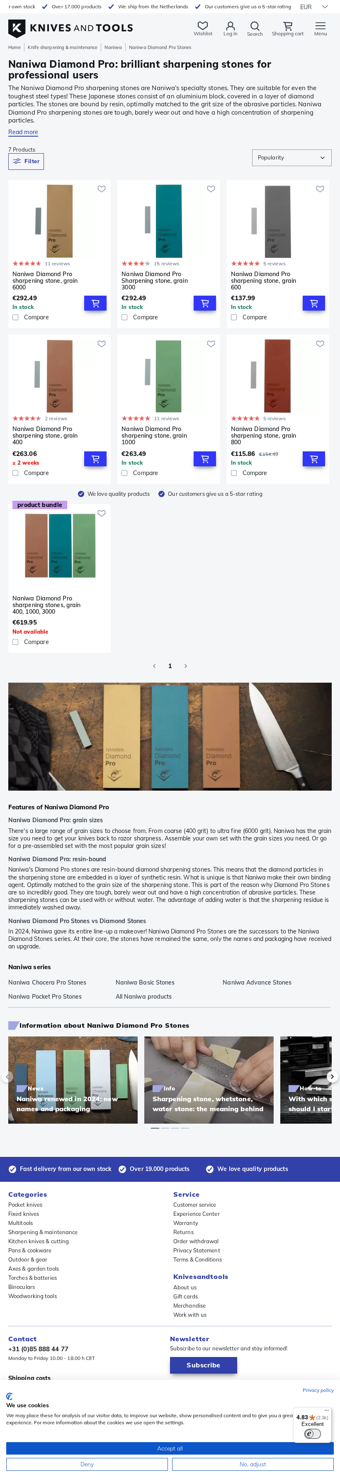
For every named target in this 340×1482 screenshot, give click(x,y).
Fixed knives (23, 1213)
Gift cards (185, 1296)
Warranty (185, 1223)
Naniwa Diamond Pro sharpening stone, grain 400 (45, 436)
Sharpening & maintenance (43, 1232)
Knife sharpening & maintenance (62, 47)
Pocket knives (25, 1204)
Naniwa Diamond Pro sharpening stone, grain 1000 (154, 436)
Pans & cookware (30, 1250)
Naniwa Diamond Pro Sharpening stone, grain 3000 (154, 281)
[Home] (70, 24)
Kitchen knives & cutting (38, 1241)
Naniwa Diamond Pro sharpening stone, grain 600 (263, 281)
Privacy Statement (196, 1250)
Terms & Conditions (197, 1259)
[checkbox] (15, 317)
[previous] (21, 1077)
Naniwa (113, 47)
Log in (230, 33)
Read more (23, 132)
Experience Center (196, 1213)
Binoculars (21, 1287)
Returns (183, 1232)
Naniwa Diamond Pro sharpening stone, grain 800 (263, 436)
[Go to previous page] (154, 666)
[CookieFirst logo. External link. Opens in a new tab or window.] (9, 1396)
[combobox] (292, 157)
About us (185, 1287)
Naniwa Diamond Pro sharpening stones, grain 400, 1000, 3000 (46, 605)
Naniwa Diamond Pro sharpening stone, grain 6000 (45, 281)
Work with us (189, 1314)
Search (255, 34)
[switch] (312, 1434)
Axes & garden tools (33, 1268)
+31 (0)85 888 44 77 (38, 1349)
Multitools (20, 1223)
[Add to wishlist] (101, 189)
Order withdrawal (196, 1241)
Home (14, 47)
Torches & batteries (32, 1277)
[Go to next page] (185, 666)
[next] (318, 1077)
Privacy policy (318, 1390)
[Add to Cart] (95, 303)
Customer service (194, 1204)
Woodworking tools (32, 1296)
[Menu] (327, 1412)
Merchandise (189, 1305)
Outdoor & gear (27, 1259)
